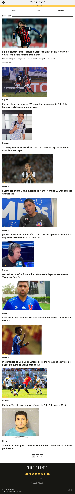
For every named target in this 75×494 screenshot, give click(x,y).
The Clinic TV (39, 474)
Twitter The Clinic (26, 474)
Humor (5, 441)
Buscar (69, 2)
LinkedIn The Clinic (42, 474)
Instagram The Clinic (33, 474)
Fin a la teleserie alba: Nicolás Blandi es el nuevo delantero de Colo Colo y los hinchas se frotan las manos (35, 53)
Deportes (6, 100)
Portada (14, 10)
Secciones (72, 2)
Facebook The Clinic (30, 474)
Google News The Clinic (48, 474)
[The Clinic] (5, 2)
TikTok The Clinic (45, 474)
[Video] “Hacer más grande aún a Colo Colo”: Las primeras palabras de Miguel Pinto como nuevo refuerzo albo (37, 236)
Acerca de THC (37, 479)
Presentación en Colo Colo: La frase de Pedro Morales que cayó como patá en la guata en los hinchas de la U (36, 363)
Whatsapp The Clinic (36, 474)
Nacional (5, 401)
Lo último (37, 10)
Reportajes (61, 10)
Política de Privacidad (37, 483)
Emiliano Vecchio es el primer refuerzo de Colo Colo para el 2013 (34, 405)
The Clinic (8, 62)
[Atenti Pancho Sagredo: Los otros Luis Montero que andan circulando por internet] (37, 423)
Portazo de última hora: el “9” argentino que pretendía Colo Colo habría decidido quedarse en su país (34, 106)
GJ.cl (70, 491)
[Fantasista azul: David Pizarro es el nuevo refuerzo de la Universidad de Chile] (37, 295)
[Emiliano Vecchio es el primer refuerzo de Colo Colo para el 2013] (37, 383)
